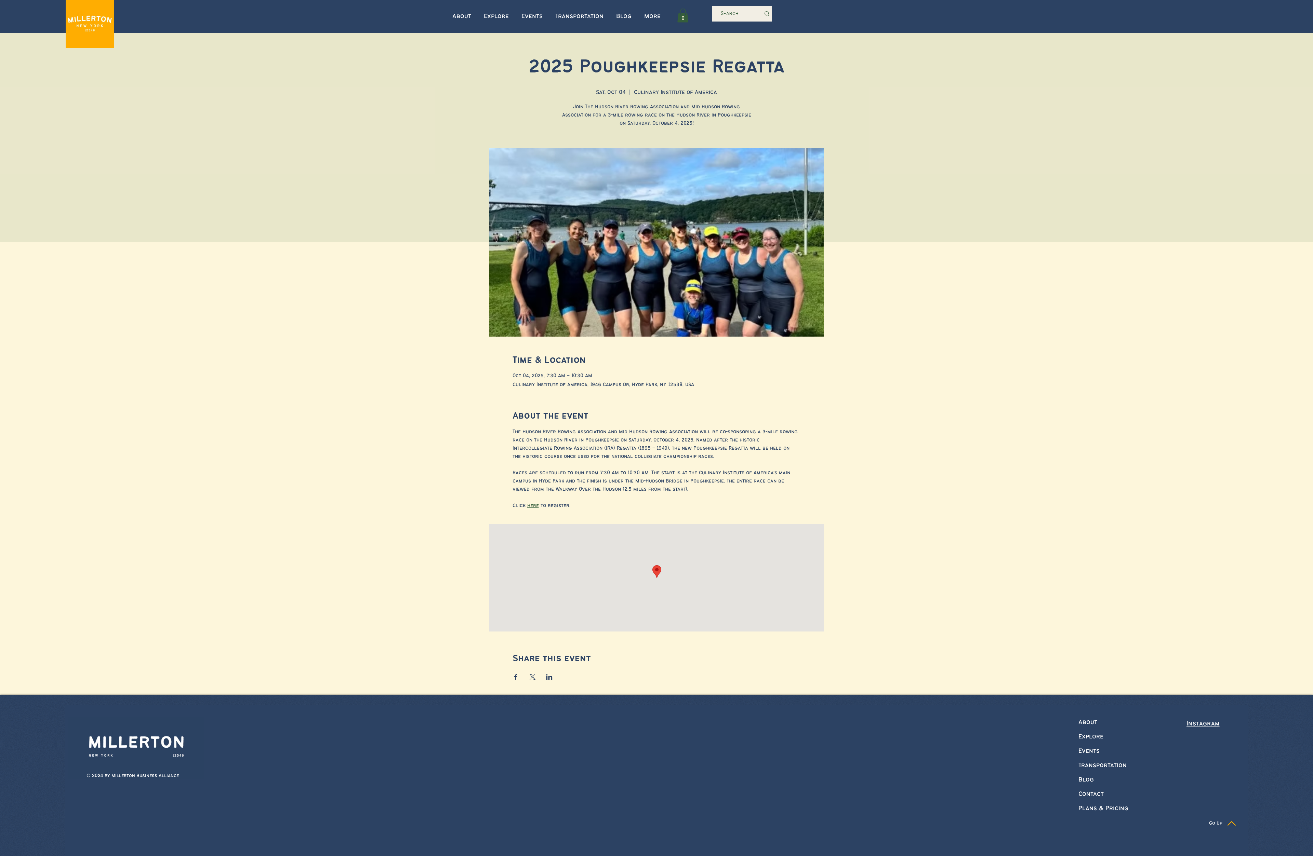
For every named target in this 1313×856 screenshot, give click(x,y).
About (1087, 722)
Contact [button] (1091, 794)
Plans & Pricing (1103, 808)
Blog (1086, 780)
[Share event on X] (532, 677)
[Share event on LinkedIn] (549, 677)
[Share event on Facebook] (516, 677)
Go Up (1215, 823)
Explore (1090, 737)
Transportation (1102, 765)
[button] (683, 16)
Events (1089, 751)
